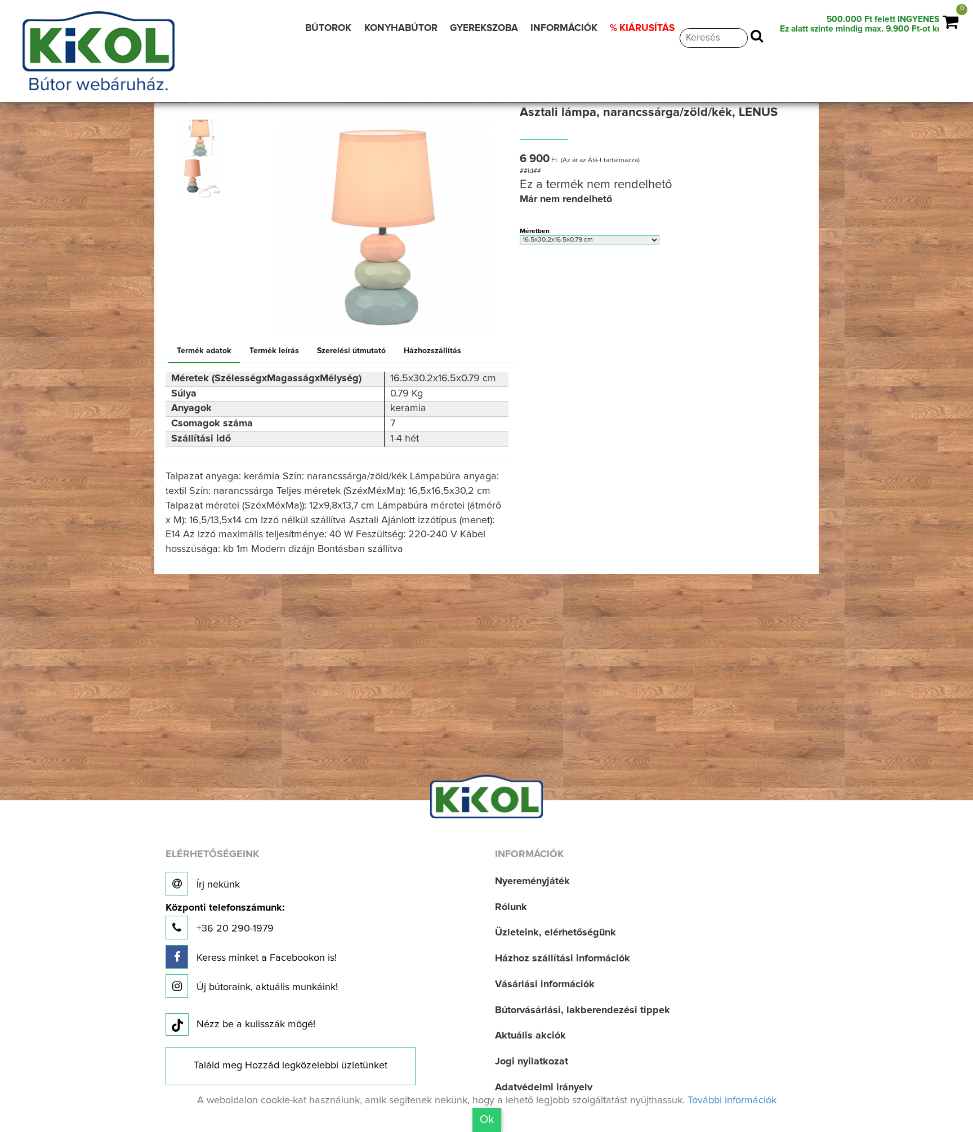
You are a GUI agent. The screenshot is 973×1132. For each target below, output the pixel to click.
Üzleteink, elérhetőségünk (555, 933)
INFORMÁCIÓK (563, 28)
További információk (732, 1100)
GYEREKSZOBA (484, 28)
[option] (203, 137)
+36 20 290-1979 (225, 918)
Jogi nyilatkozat (531, 1062)
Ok (487, 1119)
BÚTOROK (328, 28)
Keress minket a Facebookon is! (265, 958)
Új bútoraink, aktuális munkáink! (266, 987)
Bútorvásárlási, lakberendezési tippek (582, 1010)
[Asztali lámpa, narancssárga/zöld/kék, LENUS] (200, 137)
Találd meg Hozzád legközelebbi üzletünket (290, 1065)
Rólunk (511, 907)
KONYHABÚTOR (401, 28)
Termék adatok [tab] (204, 351)
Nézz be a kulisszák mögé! (256, 1024)
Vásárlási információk (545, 984)
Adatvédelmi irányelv (543, 1087)
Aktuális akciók (530, 1036)
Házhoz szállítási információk (562, 958)
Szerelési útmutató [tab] (351, 351)
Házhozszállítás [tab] (432, 351)
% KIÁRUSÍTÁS (642, 28)
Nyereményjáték (532, 881)
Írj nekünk (217, 885)
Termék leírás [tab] (274, 351)
